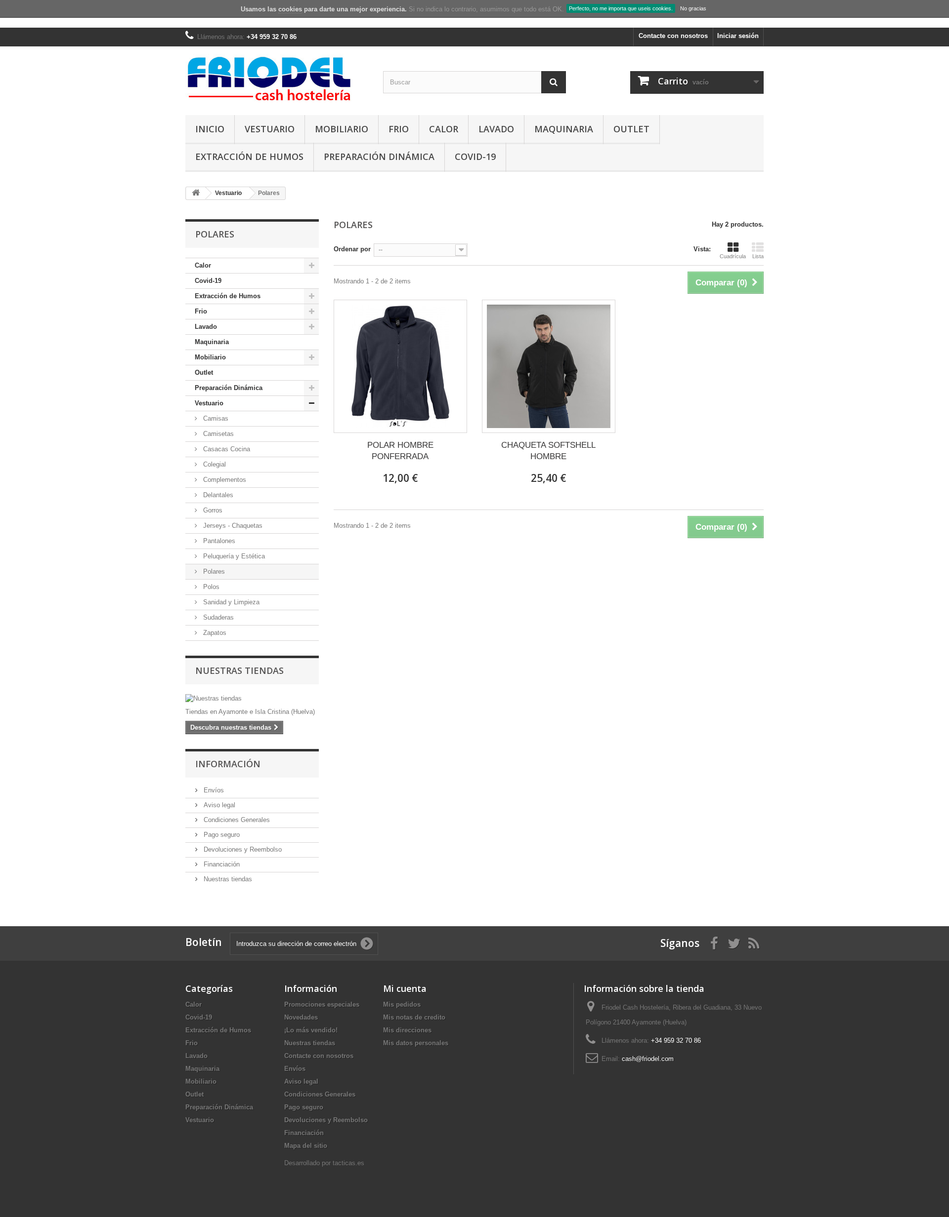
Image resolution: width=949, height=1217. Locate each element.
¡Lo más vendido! (311, 1030)
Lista (758, 256)
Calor (443, 129)
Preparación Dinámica (379, 156)
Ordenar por (352, 249)
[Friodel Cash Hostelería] (276, 78)
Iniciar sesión (738, 35)
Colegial (213, 464)
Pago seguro (221, 834)
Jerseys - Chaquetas (231, 525)
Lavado (496, 129)
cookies (290, 9)
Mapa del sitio (305, 1145)
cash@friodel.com (648, 1058)
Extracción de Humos (249, 156)
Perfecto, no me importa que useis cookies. (621, 8)
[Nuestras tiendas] (252, 698)
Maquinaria (563, 129)
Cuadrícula (733, 256)
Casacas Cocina (225, 449)
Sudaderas (217, 617)
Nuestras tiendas (239, 670)
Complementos (223, 479)
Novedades (301, 1017)
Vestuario (270, 129)
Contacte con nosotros (673, 35)
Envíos (213, 790)
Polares (213, 571)
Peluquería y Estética (233, 556)
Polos (210, 586)
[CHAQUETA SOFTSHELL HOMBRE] (548, 366)
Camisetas (217, 433)
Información (227, 764)
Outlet (631, 129)
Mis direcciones (407, 1030)
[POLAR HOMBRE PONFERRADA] (400, 366)
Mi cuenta (405, 988)
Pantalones (218, 541)
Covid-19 (475, 156)
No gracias (693, 8)
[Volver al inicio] (195, 193)
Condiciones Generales (236, 820)
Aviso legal (218, 805)
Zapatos (213, 632)
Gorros (211, 510)
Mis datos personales (415, 1043)
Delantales (217, 495)
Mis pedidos (402, 1004)
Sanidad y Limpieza (230, 602)
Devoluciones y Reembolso (242, 849)
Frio (398, 129)
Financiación (221, 864)
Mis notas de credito (414, 1017)
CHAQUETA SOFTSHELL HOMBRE (548, 450)
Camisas (214, 418)
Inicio (209, 129)
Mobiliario (341, 129)
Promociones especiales (321, 1004)
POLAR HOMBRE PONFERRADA (400, 450)
